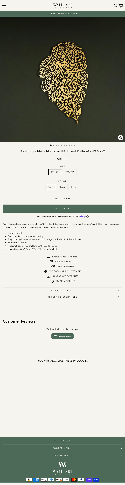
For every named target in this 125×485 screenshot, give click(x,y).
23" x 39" (69, 172)
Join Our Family (62, 455)
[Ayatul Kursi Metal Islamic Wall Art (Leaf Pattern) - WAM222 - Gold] (22, 426)
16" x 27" (55, 172)
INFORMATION (61, 440)
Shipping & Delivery (62, 290)
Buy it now (62, 208)
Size (62, 166)
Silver (74, 186)
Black (62, 186)
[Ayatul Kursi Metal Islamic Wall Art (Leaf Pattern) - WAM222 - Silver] (29, 426)
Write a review (62, 336)
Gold (50, 186)
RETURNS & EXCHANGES (62, 297)
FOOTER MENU (62, 448)
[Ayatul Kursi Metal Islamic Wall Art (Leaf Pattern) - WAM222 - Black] (26, 426)
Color (62, 181)
